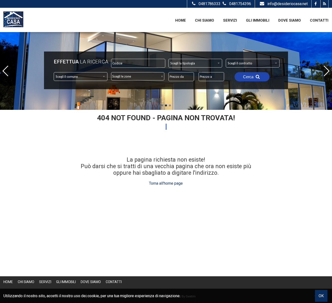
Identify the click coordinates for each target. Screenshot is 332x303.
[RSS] (324, 4)
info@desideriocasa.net (287, 3)
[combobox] (195, 63)
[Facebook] (315, 4)
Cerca (248, 77)
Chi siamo (204, 20)
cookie (93, 296)
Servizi (230, 20)
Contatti (319, 20)
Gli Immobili (257, 20)
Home (180, 20)
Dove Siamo (289, 20)
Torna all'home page (166, 183)
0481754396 (240, 3)
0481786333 (210, 3)
